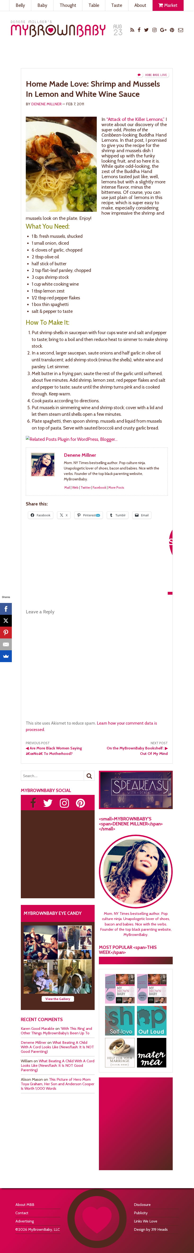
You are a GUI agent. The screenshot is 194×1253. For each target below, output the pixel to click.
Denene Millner (46, 104)
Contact (21, 1213)
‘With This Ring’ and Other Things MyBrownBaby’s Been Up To (56, 1030)
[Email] (6, 644)
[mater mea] (151, 1052)
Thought (68, 5)
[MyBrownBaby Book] (120, 989)
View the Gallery (57, 999)
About (140, 5)
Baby (42, 5)
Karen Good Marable (37, 1028)
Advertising (24, 1221)
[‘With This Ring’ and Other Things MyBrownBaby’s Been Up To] (75, 942)
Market (170, 5)
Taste (116, 5)
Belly (20, 5)
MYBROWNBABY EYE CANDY (53, 913)
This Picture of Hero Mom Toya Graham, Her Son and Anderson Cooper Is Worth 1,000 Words (57, 1084)
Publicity (141, 1213)
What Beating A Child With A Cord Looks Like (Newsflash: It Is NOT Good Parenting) (57, 1047)
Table (93, 5)
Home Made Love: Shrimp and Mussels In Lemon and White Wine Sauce (93, 89)
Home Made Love (156, 75)
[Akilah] (120, 1021)
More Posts (116, 487)
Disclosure (142, 1204)
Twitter (86, 487)
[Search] (89, 776)
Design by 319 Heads (151, 1229)
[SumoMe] (6, 656)
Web (75, 487)
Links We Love (145, 1221)
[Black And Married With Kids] (120, 1052)
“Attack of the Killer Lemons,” (135, 119)
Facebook (99, 487)
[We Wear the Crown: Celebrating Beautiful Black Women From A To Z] (41, 942)
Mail (67, 487)
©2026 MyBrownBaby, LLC (37, 1229)
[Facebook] (6, 609)
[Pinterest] (6, 632)
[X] (6, 621)
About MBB (24, 1204)
